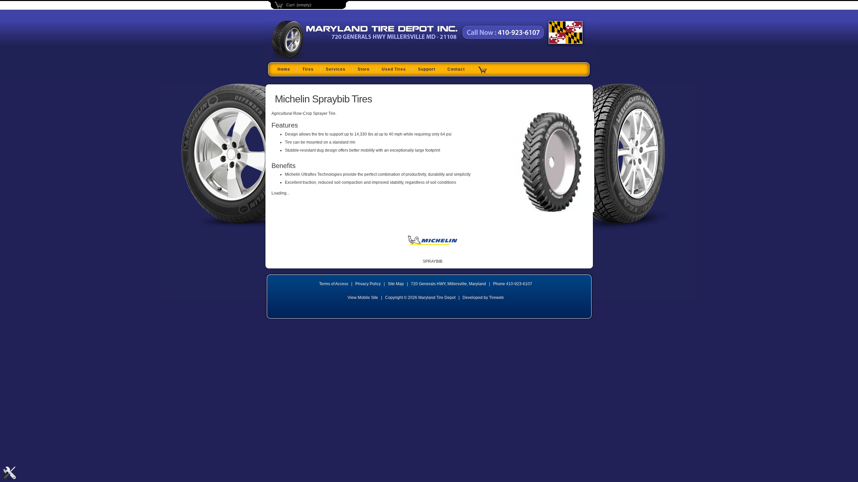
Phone (512, 284)
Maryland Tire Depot (313, 58)
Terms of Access (333, 284)
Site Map (396, 284)
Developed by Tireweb (483, 297)
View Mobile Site (363, 297)
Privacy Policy (368, 284)
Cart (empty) (298, 5)
